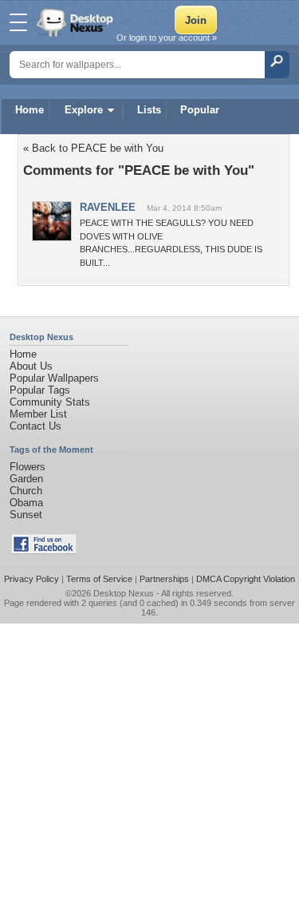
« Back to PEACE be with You (93, 148)
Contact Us (35, 426)
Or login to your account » (166, 37)
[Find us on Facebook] (44, 551)
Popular (199, 110)
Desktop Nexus (123, 593)
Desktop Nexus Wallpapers (76, 22)
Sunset (26, 515)
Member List (38, 414)
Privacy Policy (31, 579)
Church (26, 491)
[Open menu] (18, 22)
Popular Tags (40, 390)
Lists (149, 110)
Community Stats (50, 402)
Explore (84, 110)
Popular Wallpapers (54, 378)
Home (29, 110)
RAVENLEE (108, 207)
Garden (26, 479)
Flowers (27, 467)
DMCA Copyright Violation (245, 579)
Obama (26, 503)
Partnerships (164, 579)
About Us (31, 366)
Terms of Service (99, 579)
